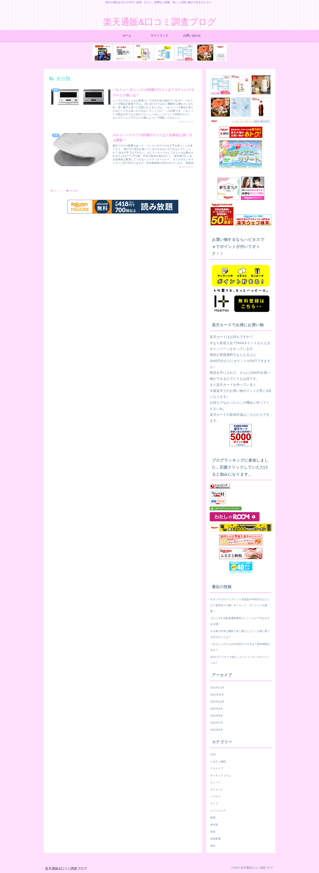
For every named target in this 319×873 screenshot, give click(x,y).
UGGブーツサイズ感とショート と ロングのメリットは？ (239, 659)
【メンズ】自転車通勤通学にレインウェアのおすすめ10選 (240, 621)
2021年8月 (216, 715)
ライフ (214, 803)
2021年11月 (217, 694)
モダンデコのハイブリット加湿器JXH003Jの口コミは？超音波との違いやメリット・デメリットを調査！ (240, 605)
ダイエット (216, 789)
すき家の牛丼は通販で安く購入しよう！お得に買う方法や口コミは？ (240, 634)
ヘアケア (215, 796)
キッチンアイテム (220, 775)
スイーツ (215, 782)
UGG (213, 754)
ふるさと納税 (218, 761)
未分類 (214, 824)
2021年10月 (217, 701)
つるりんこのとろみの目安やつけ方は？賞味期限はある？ (240, 647)
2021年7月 (216, 722)
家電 (212, 817)
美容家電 (215, 838)
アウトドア (216, 768)
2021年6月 (216, 729)
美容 (212, 831)
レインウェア (218, 810)
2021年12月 (217, 687)
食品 (212, 845)
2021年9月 (216, 708)
